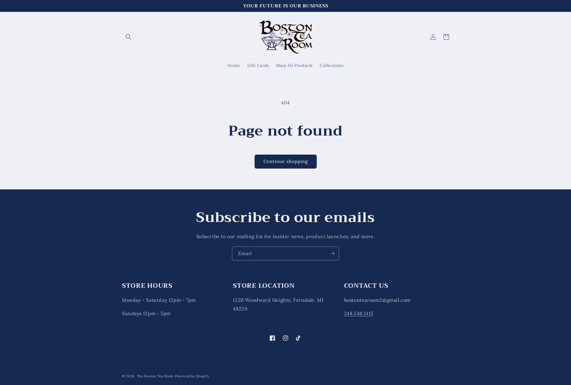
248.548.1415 (359, 313)
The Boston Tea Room (155, 376)
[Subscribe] (332, 253)
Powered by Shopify (192, 376)
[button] (128, 36)
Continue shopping (285, 161)
